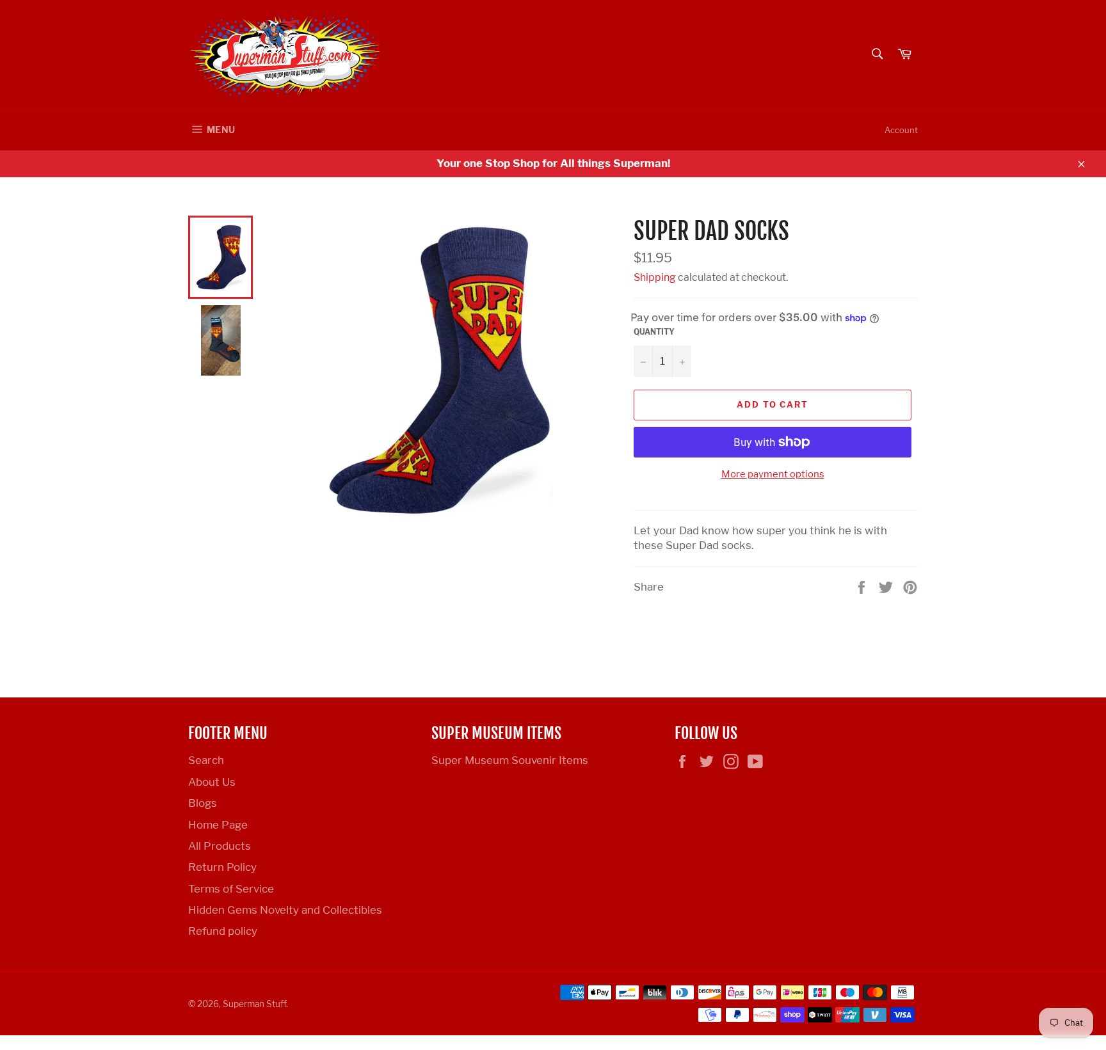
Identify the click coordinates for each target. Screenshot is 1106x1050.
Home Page (218, 824)
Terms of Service (231, 888)
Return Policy (222, 867)
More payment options (772, 474)
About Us (212, 782)
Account (901, 130)
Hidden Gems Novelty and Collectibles (285, 909)
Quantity (654, 332)
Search (206, 760)
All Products (219, 845)
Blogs (202, 803)
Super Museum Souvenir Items (509, 760)
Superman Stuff (254, 1004)
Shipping (655, 277)
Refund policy (222, 931)
